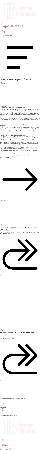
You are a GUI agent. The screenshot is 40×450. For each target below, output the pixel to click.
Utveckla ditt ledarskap (19, 26)
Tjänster (3, 23)
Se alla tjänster (7, 28)
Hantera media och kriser (20, 27)
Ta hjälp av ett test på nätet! (28, 155)
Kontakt (3, 36)
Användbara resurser (8, 35)
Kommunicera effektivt (18, 25)
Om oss (3, 22)
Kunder (3, 30)
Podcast (5, 34)
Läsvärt (3, 31)
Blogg (5, 32)
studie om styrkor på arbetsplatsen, (19, 115)
